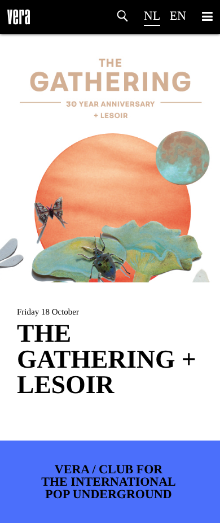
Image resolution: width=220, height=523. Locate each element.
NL (152, 15)
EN (178, 15)
